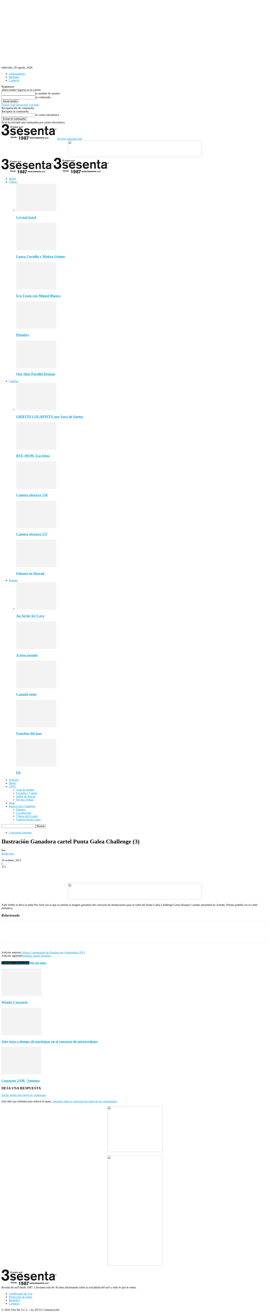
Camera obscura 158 (32, 495)
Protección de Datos (20, 1296)
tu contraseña (43, 97)
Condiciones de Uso (20, 1293)
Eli (18, 773)
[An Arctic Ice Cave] (36, 608)
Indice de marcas (26, 796)
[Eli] (36, 765)
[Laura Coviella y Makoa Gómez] (36, 249)
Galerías (13, 381)
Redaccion (7, 853)
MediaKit (14, 1300)
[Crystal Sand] (36, 210)
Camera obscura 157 (32, 534)
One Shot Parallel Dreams (35, 374)
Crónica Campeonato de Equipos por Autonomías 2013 (53, 952)
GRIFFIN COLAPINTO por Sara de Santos (49, 417)
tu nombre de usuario (47, 93)
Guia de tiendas (25, 789)
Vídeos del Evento (27, 816)
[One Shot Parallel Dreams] (36, 367)
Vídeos (13, 181)
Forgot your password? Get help (20, 104)
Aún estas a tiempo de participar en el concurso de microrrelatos (49, 1041)
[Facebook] (7, 872)
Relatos (13, 580)
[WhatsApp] (47, 872)
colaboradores (17, 73)
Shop (12, 803)
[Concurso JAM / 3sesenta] (21, 1073)
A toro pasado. (27, 655)
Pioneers (22, 335)
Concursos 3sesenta (20, 832)
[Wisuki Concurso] (21, 995)
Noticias (13, 779)
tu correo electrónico (47, 114)
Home (12, 178)
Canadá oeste (26, 694)
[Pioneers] (36, 327)
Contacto (14, 80)
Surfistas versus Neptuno (36, 955)
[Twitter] (21, 872)
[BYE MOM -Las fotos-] (36, 448)
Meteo (12, 783)
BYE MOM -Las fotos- (33, 456)
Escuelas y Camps (26, 793)
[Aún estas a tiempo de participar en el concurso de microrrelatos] (21, 1034)
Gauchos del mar (29, 733)
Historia (20, 809)
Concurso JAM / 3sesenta (20, 1081)
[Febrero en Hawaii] (36, 566)
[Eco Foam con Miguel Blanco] (36, 288)
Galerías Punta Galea (28, 819)
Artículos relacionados (15, 962)
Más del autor (37, 962)
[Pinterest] (34, 872)
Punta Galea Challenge (22, 806)
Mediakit (14, 77)
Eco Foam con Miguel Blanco (38, 296)
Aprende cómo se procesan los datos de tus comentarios (84, 1101)
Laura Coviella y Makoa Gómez (40, 256)
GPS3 (12, 786)
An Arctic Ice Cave (30, 616)
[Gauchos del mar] (36, 726)
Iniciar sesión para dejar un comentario (23, 1095)
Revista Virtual (24, 799)
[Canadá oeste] (36, 687)
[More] (60, 872)
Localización (23, 812)
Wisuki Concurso (14, 1002)
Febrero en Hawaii (30, 573)
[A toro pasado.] (36, 648)
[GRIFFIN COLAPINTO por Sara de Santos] (36, 409)
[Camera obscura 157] (36, 527)
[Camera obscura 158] (36, 487)
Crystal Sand (26, 217)
